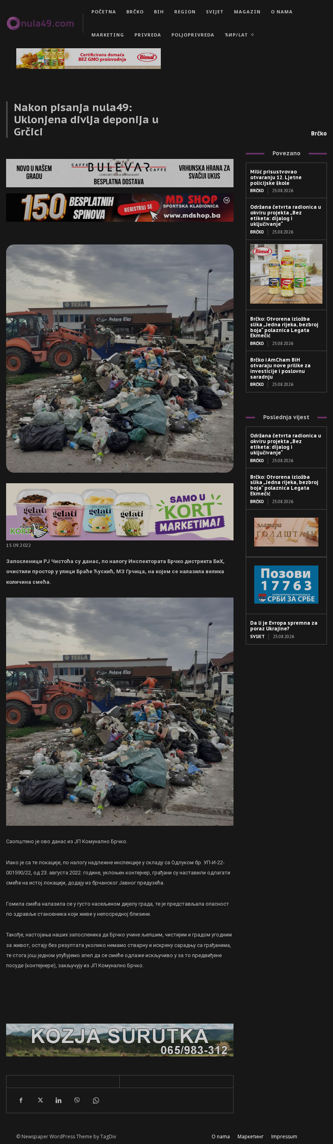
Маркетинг (251, 1136)
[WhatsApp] (95, 1100)
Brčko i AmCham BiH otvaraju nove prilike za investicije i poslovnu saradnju (280, 368)
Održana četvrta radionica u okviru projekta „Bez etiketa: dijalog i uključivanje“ (285, 215)
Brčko (319, 133)
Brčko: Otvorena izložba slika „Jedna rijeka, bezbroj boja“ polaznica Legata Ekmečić (284, 327)
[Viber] (77, 1100)
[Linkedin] (58, 1100)
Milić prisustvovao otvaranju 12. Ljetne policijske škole (276, 177)
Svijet (257, 636)
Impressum (284, 1136)
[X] (39, 1100)
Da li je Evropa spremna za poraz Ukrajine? (284, 626)
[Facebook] (21, 1100)
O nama (221, 1136)
